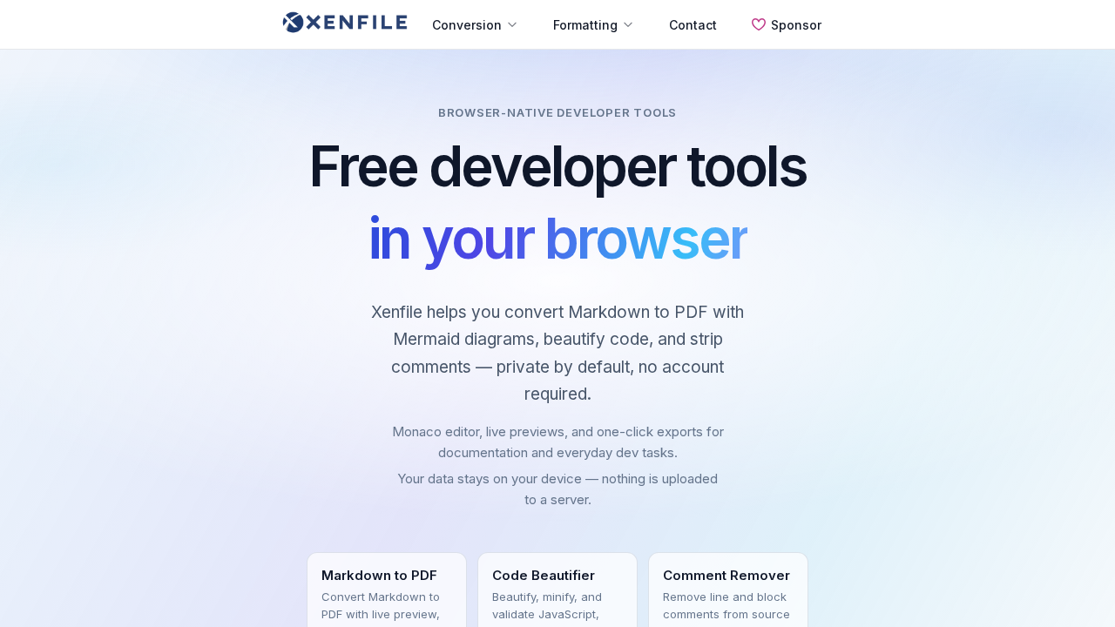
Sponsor (796, 24)
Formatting (585, 24)
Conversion (467, 24)
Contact (693, 24)
